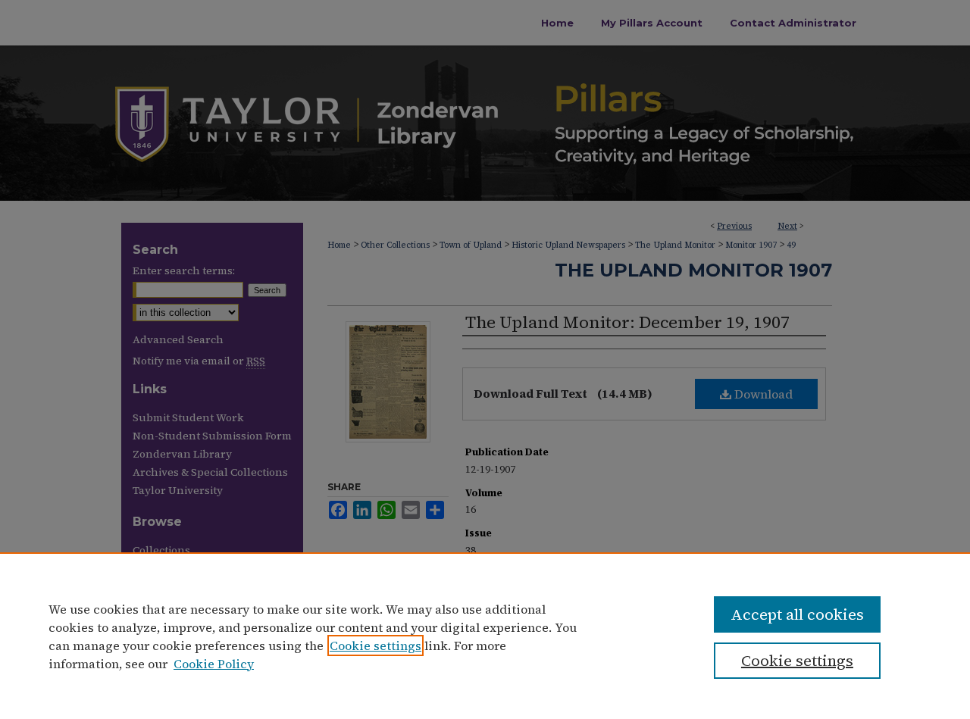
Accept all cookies (797, 614)
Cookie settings (375, 645)
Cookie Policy (214, 663)
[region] (485, 635)
